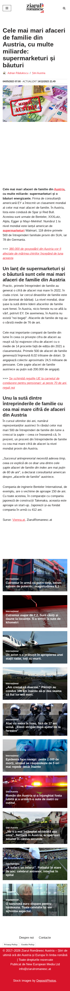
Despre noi (26, 937)
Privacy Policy (10, 944)
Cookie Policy (27, 944)
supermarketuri (14, 230)
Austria (59, 189)
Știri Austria (38, 73)
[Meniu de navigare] (7, 8)
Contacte (45, 937)
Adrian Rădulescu (18, 73)
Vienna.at (18, 520)
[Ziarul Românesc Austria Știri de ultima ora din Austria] (35, 8)
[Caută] (64, 8)
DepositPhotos (46, 981)
